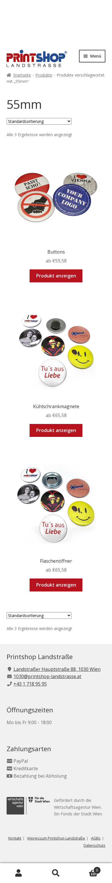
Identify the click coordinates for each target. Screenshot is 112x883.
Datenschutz (94, 845)
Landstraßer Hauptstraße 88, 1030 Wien (57, 669)
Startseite (22, 75)
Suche (56, 873)
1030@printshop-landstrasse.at (47, 676)
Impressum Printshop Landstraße (56, 838)
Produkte (43, 75)
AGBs (96, 838)
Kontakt (14, 838)
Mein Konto (18, 873)
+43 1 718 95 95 (30, 684)
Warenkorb (86, 868)
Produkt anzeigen (56, 276)
